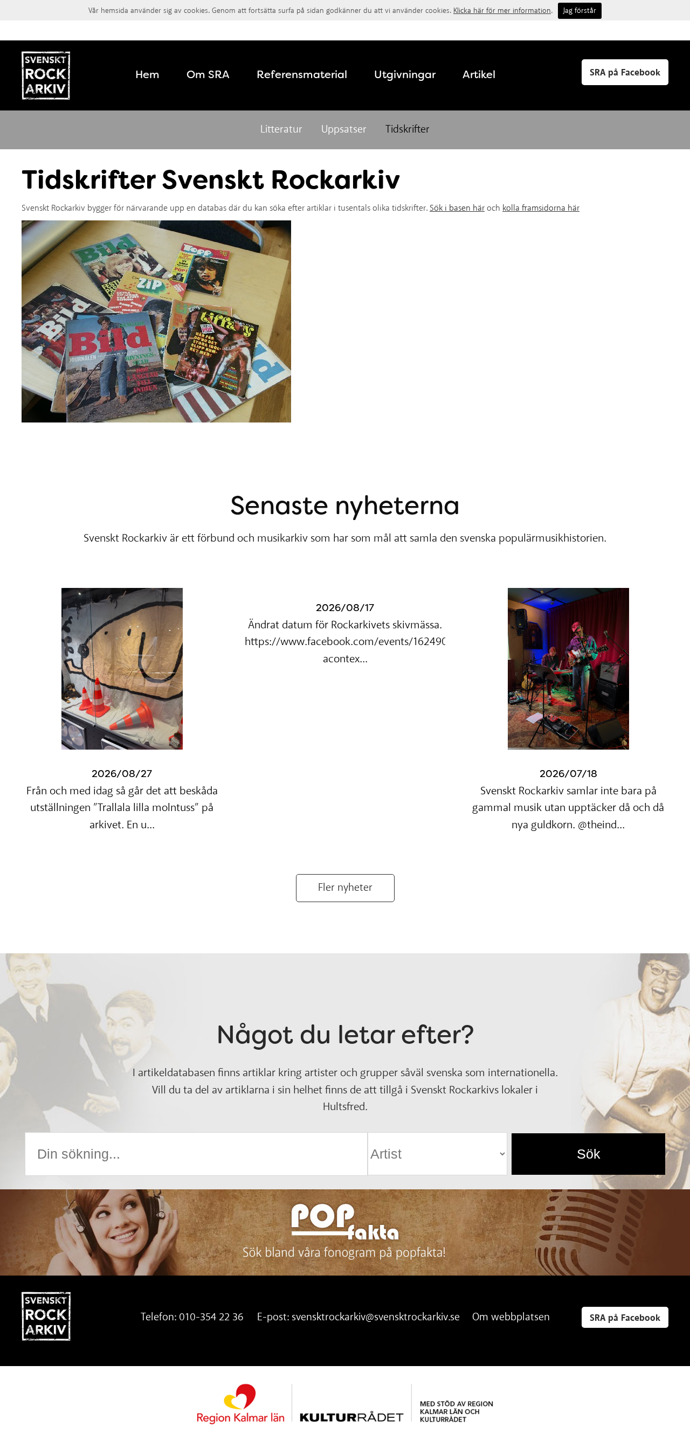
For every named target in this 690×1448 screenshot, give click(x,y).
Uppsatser (344, 129)
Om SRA (208, 74)
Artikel (479, 74)
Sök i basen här (457, 208)
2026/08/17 (345, 607)
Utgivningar (405, 74)
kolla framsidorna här (540, 208)
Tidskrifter (407, 129)
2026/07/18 (568, 773)
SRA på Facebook (625, 72)
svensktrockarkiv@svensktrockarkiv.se (376, 1317)
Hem (147, 74)
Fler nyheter (345, 888)
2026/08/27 (122, 773)
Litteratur (281, 129)
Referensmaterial (302, 74)
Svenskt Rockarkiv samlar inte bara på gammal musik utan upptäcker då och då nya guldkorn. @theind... (568, 808)
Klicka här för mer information (502, 10)
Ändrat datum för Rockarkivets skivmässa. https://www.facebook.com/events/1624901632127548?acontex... (376, 642)
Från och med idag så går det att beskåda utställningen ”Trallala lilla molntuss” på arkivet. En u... (122, 808)
